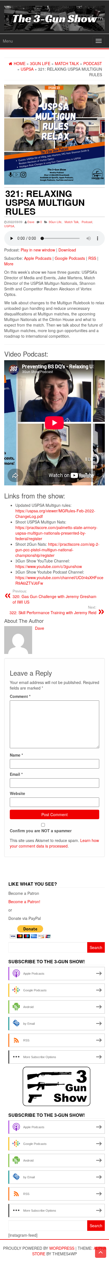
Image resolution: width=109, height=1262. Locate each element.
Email (16, 774)
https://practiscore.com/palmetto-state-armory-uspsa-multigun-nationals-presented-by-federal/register (56, 533)
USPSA (9, 226)
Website (17, 793)
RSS (92, 258)
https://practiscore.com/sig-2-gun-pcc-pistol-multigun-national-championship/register (57, 549)
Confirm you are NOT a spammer (41, 830)
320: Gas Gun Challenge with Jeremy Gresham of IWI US (54, 597)
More (8, 263)
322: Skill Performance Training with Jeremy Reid (53, 610)
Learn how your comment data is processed (54, 843)
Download (67, 250)
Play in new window (38, 250)
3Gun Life (55, 222)
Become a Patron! (24, 901)
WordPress (61, 1248)
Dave (30, 222)
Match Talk (72, 222)
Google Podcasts (70, 258)
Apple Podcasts (37, 258)
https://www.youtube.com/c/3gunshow (48, 566)
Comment (20, 696)
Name (16, 755)
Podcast (87, 222)
